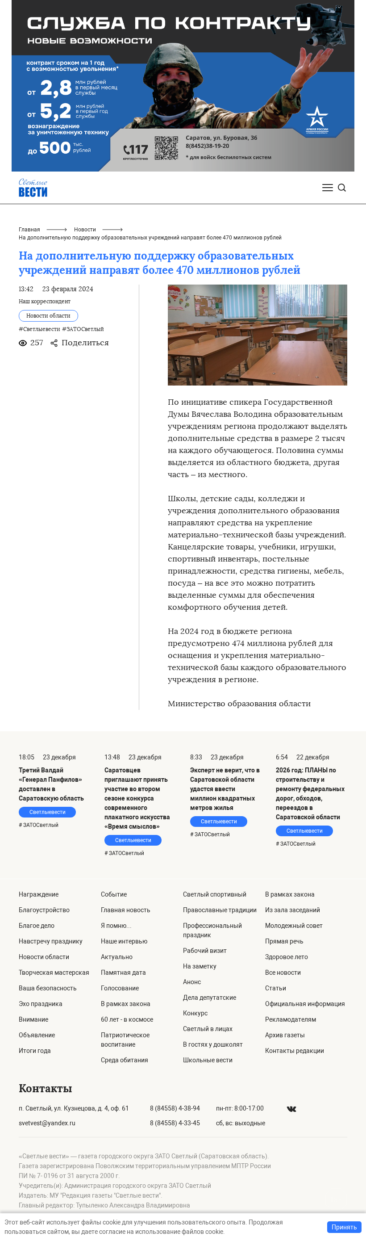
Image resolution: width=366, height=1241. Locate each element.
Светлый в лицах (208, 1028)
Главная (29, 229)
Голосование (120, 988)
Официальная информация (305, 1003)
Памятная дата (123, 972)
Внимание (33, 1019)
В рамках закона (125, 1003)
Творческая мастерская (54, 972)
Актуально (117, 956)
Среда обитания (124, 1060)
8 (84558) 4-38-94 (175, 1108)
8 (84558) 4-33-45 (175, 1123)
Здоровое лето (286, 956)
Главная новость (125, 910)
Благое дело (36, 925)
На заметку (199, 966)
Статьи (275, 988)
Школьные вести (208, 1060)
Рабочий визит (205, 950)
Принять (344, 1227)
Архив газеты (285, 1035)
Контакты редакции (294, 1050)
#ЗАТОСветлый (83, 329)
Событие (114, 894)
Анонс (192, 981)
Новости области (44, 956)
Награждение (38, 894)
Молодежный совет (294, 925)
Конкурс (195, 1013)
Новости (85, 229)
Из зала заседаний (292, 910)
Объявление (37, 1035)
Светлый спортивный (214, 894)
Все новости (283, 972)
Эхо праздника (40, 1003)
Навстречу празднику (51, 941)
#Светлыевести (39, 329)
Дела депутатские (209, 997)
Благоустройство (44, 910)
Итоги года (35, 1050)
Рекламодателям (290, 1019)
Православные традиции (220, 910)
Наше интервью (124, 941)
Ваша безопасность (48, 988)
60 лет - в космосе (127, 1019)
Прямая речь (284, 941)
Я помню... (116, 925)
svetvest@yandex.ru (47, 1123)
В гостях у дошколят (213, 1044)
